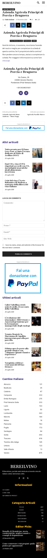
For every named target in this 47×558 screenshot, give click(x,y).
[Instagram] (23, 478)
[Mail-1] (21, 93)
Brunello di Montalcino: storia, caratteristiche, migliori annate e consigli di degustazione (16, 533)
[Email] (29, 25)
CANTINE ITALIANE (8, 9)
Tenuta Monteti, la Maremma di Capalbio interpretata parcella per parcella (17, 337)
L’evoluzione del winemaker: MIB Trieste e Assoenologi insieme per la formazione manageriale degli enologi (17, 322)
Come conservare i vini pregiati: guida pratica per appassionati (18, 545)
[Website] (26, 93)
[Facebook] (12, 25)
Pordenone (27, 41)
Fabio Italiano (9, 20)
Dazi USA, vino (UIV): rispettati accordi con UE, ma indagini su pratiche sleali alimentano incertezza (17, 168)
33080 (34, 41)
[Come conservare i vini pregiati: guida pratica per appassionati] (40, 546)
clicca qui (6, 60)
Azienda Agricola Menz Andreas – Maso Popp (11, 115)
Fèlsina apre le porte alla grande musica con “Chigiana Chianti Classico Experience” (17, 352)
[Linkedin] (23, 25)
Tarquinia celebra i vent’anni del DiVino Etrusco (14, 365)
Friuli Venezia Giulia (16, 41)
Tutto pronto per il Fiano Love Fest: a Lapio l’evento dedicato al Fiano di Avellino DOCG (17, 152)
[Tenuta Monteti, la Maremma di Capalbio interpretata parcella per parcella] (36, 337)
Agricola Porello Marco (36, 114)
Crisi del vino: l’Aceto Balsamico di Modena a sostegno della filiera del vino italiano (16, 184)
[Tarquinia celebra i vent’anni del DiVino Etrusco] (36, 366)
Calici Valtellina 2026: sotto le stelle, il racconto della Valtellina (17, 307)
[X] (18, 25)
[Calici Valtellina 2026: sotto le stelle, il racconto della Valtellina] (36, 308)
